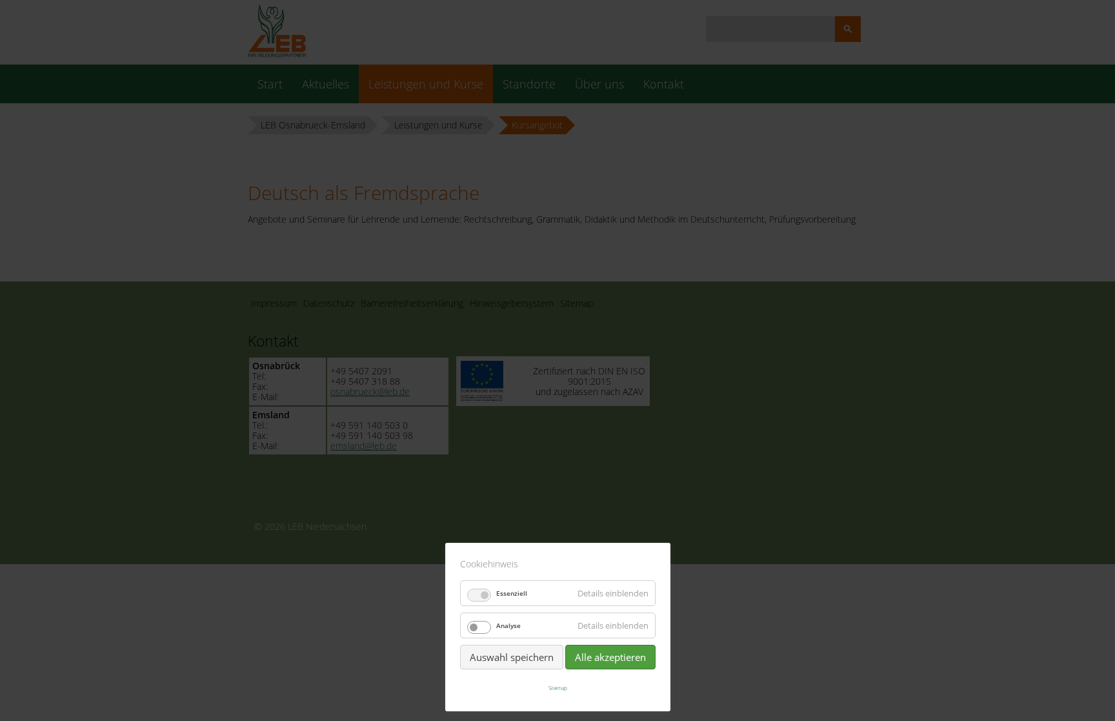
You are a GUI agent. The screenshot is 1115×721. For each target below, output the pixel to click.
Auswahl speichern (512, 657)
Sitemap (557, 687)
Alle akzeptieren (610, 657)
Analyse (508, 625)
